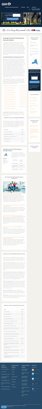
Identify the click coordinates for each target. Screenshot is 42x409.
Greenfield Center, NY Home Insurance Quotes (26, 92)
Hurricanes (13, 384)
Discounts (23, 7)
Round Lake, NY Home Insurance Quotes (10, 101)
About (33, 404)
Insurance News (32, 109)
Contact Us (34, 7)
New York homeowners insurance (17, 260)
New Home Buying (14, 376)
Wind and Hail (14, 379)
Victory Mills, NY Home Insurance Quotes (25, 106)
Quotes (25, 404)
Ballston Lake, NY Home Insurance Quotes (10, 85)
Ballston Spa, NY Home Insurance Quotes (25, 85)
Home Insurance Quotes (33, 100)
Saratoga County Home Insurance (11, 7)
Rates (28, 404)
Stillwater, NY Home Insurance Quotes (9, 106)
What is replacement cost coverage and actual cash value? (34, 137)
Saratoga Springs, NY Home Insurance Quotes (26, 101)
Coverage (13, 371)
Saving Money (14, 381)
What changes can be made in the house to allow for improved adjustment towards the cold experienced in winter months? (34, 131)
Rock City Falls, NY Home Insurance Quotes (26, 99)
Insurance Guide (3, 371)
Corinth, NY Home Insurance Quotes (9, 90)
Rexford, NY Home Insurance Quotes (9, 99)
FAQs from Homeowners (33, 97)
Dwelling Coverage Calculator (5, 386)
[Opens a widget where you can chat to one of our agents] (4, 407)
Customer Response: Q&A (5, 380)
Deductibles (13, 369)
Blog (28, 7)
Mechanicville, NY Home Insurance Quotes (26, 94)
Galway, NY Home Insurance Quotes (25, 90)
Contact (39, 404)
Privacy (36, 404)
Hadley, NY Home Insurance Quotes (9, 94)
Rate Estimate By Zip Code (5, 389)
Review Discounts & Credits (5, 374)
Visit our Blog (37, 369)
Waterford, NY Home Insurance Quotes (9, 108)
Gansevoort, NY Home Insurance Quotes (10, 92)
